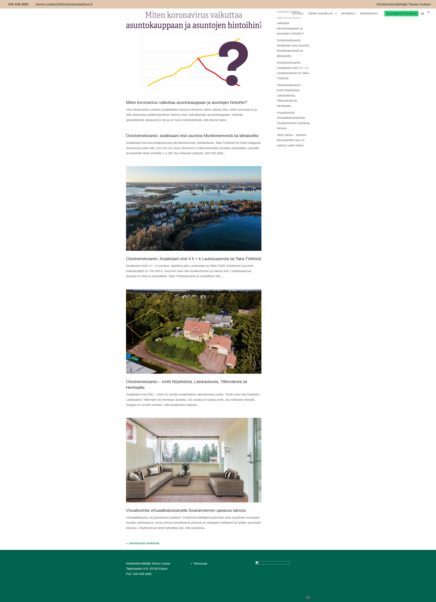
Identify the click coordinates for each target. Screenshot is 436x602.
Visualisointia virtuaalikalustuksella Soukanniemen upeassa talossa (186, 510)
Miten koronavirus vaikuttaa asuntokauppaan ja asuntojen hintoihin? (186, 102)
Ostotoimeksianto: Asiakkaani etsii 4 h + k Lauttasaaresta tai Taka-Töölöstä (193, 258)
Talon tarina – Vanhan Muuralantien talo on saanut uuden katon (291, 140)
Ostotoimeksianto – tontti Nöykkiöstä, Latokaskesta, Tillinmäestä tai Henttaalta (290, 95)
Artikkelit (348, 13)
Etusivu (297, 13)
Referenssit (369, 13)
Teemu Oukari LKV (320, 13)
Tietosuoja (200, 563)
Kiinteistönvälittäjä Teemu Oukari (404, 4)
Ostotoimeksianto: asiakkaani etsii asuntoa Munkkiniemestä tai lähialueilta (192, 135)
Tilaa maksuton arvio (401, 13)
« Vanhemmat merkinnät (142, 543)
